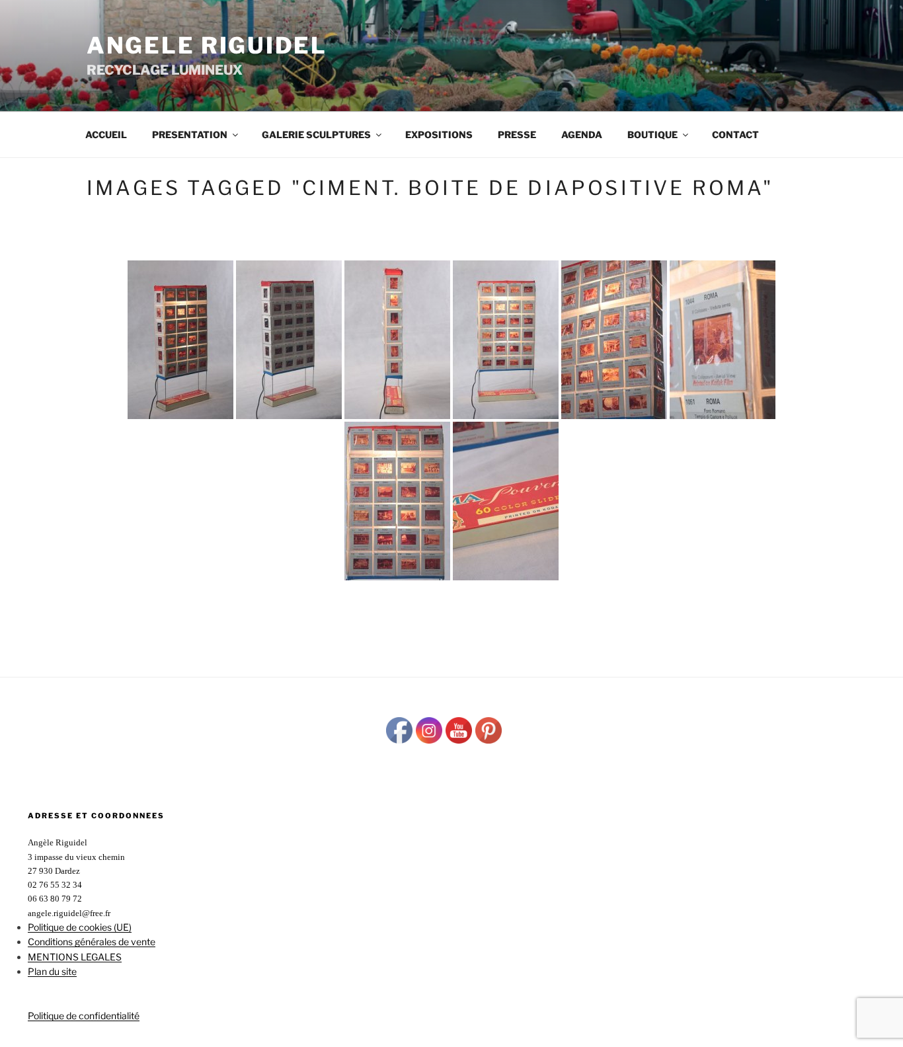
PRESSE (517, 134)
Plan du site (52, 971)
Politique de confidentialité (83, 1015)
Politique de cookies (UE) (80, 927)
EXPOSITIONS (439, 134)
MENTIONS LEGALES (75, 956)
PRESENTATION (189, 134)
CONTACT (735, 134)
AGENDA (581, 134)
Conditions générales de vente (91, 941)
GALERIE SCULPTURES (316, 134)
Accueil (106, 134)
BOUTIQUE (652, 134)
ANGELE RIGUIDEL (207, 45)
